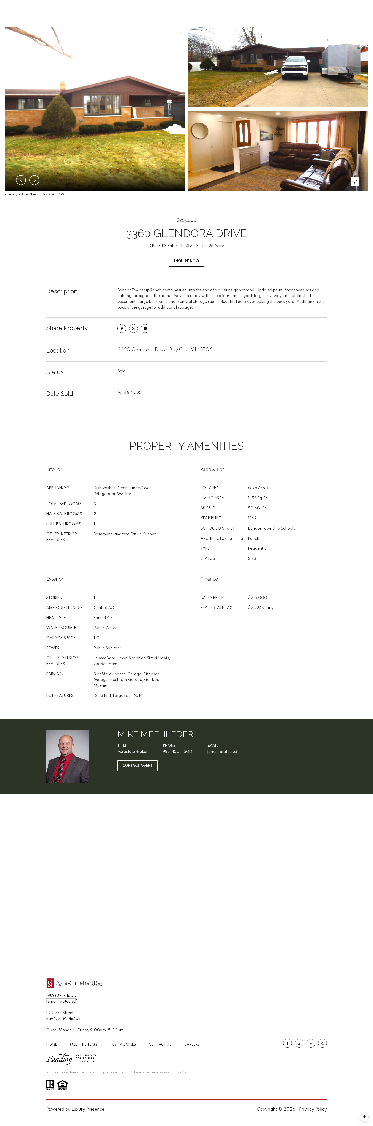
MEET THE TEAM (83, 1044)
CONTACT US (160, 1044)
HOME (51, 1044)
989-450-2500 (177, 752)
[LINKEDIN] (311, 1043)
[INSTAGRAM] (299, 1043)
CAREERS (192, 1044)
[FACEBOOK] (287, 1043)
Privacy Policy (313, 1109)
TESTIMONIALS (123, 1044)
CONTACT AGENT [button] (138, 766)
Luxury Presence (87, 1109)
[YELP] (322, 1043)
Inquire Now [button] (186, 261)
